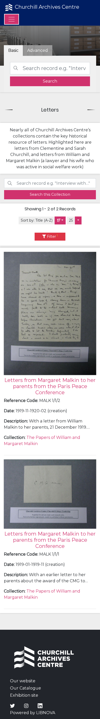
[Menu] (11, 19)
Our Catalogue (25, 688)
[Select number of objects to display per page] (78, 220)
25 (71, 220)
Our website (22, 680)
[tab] (37, 50)
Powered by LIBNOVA (32, 712)
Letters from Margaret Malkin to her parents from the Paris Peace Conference (50, 386)
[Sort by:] (60, 220)
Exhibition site (24, 695)
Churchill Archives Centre (46, 7)
